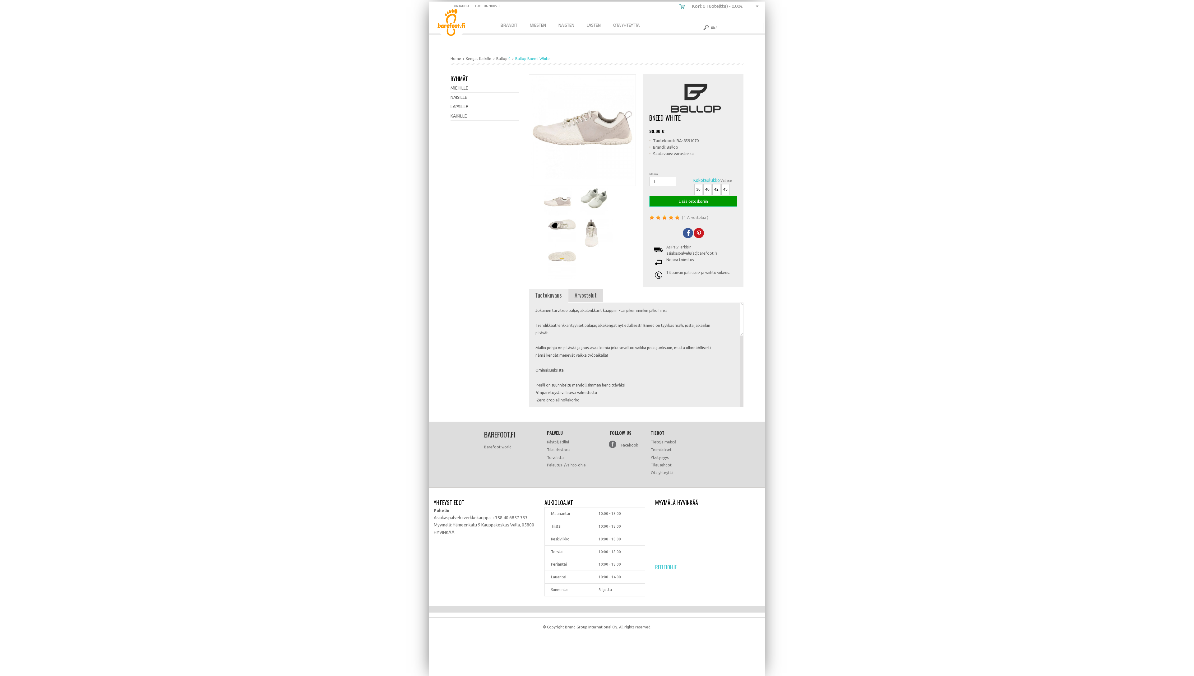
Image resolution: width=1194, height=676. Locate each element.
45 (725, 189)
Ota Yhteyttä (626, 25)
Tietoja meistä (663, 442)
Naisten (566, 25)
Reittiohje (666, 567)
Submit (705, 27)
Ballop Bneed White (456, 23)
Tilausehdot (661, 465)
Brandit (509, 25)
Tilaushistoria (559, 450)
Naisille (459, 97)
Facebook (629, 445)
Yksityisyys (660, 458)
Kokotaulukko (706, 180)
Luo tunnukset (487, 6)
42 (716, 189)
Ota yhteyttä (662, 473)
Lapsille (459, 106)
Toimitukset (661, 450)
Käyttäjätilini (558, 442)
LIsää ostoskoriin (693, 201)
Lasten (594, 25)
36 (698, 189)
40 (707, 189)
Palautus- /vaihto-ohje (566, 465)
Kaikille (459, 115)
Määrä (653, 174)
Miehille (459, 88)
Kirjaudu (461, 6)
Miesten (538, 25)
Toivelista (555, 458)
